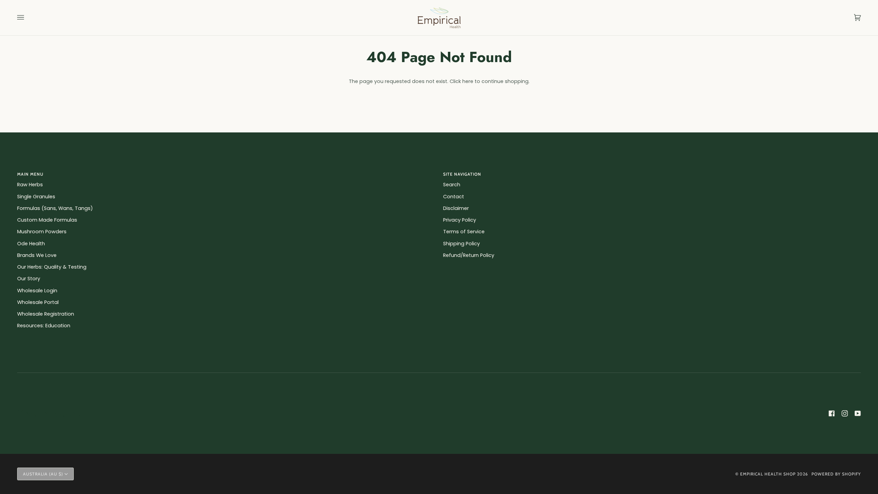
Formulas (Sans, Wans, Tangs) (55, 208)
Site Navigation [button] (462, 174)
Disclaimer (456, 208)
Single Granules (36, 196)
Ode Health (31, 243)
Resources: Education (43, 325)
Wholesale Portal (38, 302)
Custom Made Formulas (47, 219)
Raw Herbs (30, 184)
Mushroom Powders (42, 231)
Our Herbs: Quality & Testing (51, 266)
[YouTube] (858, 413)
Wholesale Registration (45, 313)
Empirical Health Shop (768, 474)
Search (451, 184)
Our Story (28, 278)
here (467, 81)
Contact (453, 196)
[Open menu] (27, 17)
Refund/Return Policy (468, 255)
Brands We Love (37, 255)
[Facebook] (832, 413)
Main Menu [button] (30, 174)
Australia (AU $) (43, 474)
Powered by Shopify (836, 474)
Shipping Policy (461, 243)
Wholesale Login (37, 290)
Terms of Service (464, 231)
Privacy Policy (459, 219)
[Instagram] (845, 413)
